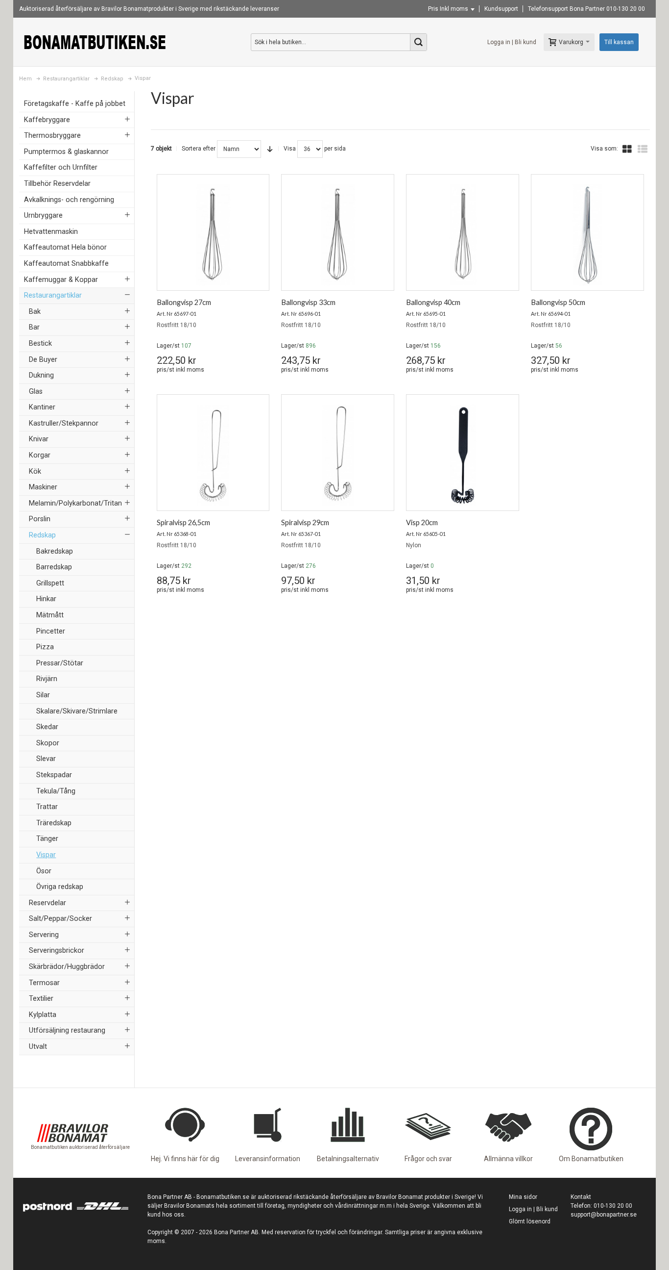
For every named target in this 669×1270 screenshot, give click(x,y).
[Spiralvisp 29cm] (338, 455)
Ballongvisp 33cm (308, 302)
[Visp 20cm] (462, 455)
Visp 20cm (422, 522)
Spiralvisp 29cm (305, 522)
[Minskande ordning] (270, 149)
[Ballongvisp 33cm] (338, 234)
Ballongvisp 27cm (184, 302)
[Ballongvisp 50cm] (587, 234)
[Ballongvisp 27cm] (213, 234)
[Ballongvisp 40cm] (462, 234)
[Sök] (418, 42)
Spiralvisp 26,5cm (183, 522)
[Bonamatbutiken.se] (95, 41)
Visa (290, 148)
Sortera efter (198, 148)
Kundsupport (501, 8)
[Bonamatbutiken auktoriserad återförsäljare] (72, 1107)
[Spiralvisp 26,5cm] (213, 455)
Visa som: (604, 148)
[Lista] (642, 149)
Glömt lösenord (529, 1221)
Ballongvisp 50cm (558, 302)
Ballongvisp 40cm (433, 302)
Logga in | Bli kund (511, 42)
